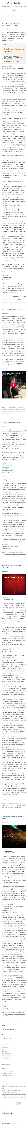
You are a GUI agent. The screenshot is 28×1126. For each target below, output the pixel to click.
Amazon (4, 799)
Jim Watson (18, 365)
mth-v (3, 411)
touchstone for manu (7, 299)
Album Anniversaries (6, 1075)
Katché (13, 342)
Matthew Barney (6, 1057)
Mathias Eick (5, 468)
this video (13, 285)
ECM (5, 331)
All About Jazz (5, 1008)
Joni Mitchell (10, 147)
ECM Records (5, 1051)
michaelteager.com (6, 1038)
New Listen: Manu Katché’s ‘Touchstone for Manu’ (11, 24)
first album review (9, 105)
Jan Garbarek (5, 86)
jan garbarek (18, 805)
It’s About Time (9, 125)
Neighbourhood (9, 122)
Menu (14, 10)
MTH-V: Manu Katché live (11, 422)
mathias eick (21, 554)
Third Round (5, 103)
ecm (6, 1014)
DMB (3, 1049)
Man (10, 342)
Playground (20, 122)
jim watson (8, 409)
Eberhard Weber (6, 88)
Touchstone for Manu (11, 68)
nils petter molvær (9, 411)
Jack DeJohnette (21, 86)
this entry (6, 320)
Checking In (4, 1084)
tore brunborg (21, 298)
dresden (7, 805)
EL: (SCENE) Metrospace (7, 1055)
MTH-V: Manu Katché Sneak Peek (14, 309)
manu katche (9, 298)
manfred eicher (14, 409)
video (8, 556)
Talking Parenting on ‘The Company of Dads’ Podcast (14, 1097)
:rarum (13, 85)
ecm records (8, 554)
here (3, 38)
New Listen (15, 296)
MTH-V (14, 407)
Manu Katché (8, 66)
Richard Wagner (5, 1058)
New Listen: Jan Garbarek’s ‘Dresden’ (11, 566)
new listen (14, 298)
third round (16, 411)
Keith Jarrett (22, 85)
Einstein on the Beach (7, 1053)
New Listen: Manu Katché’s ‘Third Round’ (13, 818)
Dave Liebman (5, 1047)
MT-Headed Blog (14, 3)
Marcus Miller (19, 977)
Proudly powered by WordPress (8, 1123)
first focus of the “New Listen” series (13, 327)
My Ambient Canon (6, 1073)
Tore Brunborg (17, 110)
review (3, 1016)
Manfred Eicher (21, 346)
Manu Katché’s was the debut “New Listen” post (12, 457)
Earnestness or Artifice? (7, 1071)
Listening (15, 552)
